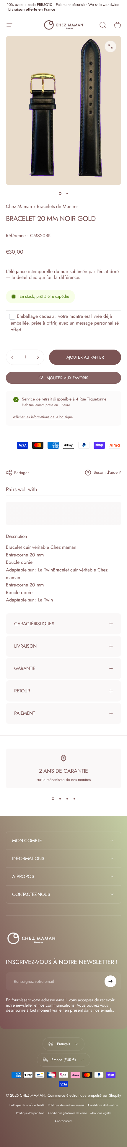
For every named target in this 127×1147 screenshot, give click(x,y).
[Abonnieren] (110, 981)
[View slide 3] (67, 798)
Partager (21, 473)
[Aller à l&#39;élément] (60, 193)
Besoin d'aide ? (107, 472)
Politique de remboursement (66, 1105)
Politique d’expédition (30, 1113)
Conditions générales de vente (67, 1113)
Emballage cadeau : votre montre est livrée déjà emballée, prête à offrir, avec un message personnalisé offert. (65, 323)
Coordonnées (63, 1121)
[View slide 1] (52, 798)
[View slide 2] (60, 798)
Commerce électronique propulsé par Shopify (84, 1095)
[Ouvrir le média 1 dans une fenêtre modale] (110, 46)
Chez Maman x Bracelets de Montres (42, 206)
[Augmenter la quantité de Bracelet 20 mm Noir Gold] (38, 357)
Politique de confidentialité (26, 1105)
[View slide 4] (74, 798)
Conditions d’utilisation (103, 1105)
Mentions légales (100, 1113)
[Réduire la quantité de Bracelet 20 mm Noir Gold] (12, 357)
